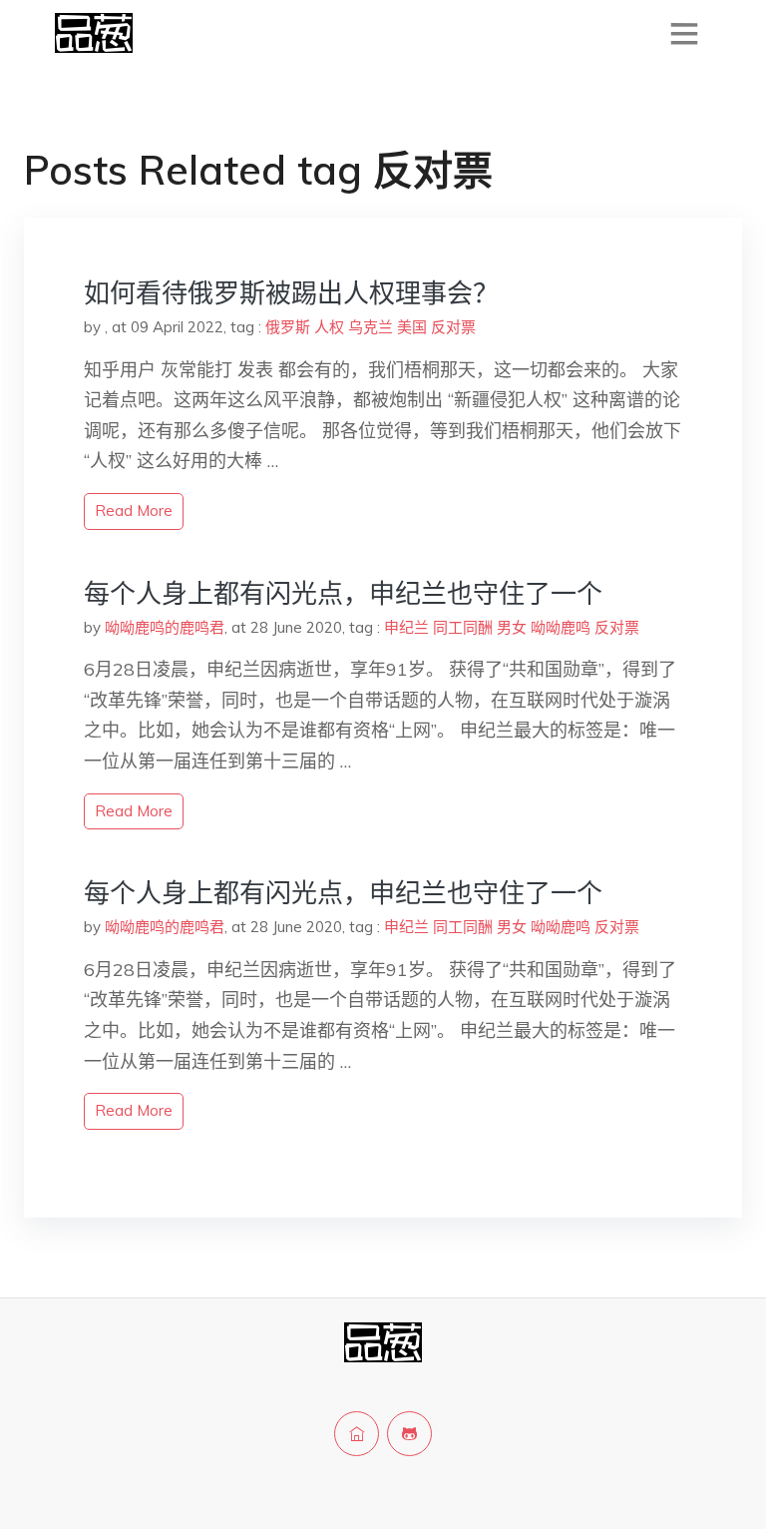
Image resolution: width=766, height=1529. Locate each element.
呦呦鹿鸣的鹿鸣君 (164, 627)
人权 (329, 326)
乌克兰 (370, 326)
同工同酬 (463, 627)
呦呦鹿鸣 (560, 627)
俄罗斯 (287, 326)
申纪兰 (406, 627)
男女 (512, 627)
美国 (412, 326)
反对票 (453, 326)
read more (134, 510)
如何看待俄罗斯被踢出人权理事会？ (291, 292)
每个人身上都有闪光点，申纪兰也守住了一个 (343, 593)
